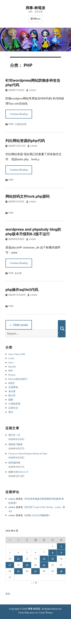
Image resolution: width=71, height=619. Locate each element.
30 (61, 571)
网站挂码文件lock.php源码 (27, 196)
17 (10, 565)
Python (11, 374)
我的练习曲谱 (15, 444)
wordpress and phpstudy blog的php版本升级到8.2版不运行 (33, 231)
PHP (11, 124)
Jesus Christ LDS (16, 354)
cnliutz (32, 90)
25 (18, 571)
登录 (7, 593)
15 (52, 558)
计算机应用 (20, 124)
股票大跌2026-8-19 (18, 471)
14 (44, 558)
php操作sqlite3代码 (21, 289)
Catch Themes (46, 612)
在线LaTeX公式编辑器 (36, 515)
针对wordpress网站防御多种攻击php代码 (32, 82)
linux (11, 362)
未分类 (18, 273)
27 (35, 571)
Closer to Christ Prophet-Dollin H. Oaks (27, 453)
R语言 (11, 383)
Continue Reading (19, 114)
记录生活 (13, 407)
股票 (10, 399)
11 (18, 558)
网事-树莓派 (35, 7)
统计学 (11, 395)
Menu (37, 18)
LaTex (11, 358)
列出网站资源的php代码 (25, 140)
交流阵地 (13, 387)
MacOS (12, 366)
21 (44, 565)
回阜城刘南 (14, 462)
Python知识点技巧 (17, 379)
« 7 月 (34, 582)
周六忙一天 (14, 435)
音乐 (10, 412)
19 (27, 565)
